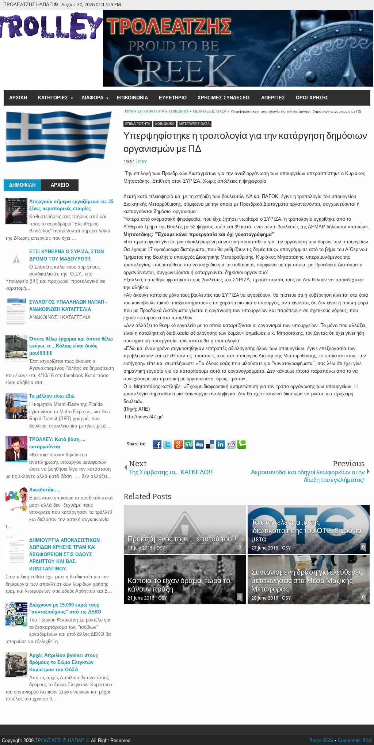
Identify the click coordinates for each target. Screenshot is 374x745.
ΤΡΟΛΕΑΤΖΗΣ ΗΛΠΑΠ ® (62, 740)
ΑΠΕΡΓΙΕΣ (273, 97)
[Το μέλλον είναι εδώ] (16, 417)
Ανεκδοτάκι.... (45, 490)
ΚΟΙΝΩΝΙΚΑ (164, 124)
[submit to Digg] (199, 444)
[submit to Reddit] (231, 444)
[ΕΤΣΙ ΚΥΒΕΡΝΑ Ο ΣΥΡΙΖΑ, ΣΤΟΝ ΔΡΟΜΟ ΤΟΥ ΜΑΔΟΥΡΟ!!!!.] (16, 268)
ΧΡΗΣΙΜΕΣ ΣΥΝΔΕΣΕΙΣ (224, 97)
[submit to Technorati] (241, 444)
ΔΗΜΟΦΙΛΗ (22, 185)
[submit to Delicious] (210, 444)
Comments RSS (355, 740)
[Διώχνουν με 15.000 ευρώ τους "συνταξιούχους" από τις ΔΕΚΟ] (16, 626)
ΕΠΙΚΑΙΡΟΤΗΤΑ (137, 124)
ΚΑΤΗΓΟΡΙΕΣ (53, 97)
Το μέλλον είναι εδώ (52, 396)
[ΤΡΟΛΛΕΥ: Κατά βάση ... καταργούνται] (16, 460)
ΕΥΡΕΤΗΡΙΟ (173, 97)
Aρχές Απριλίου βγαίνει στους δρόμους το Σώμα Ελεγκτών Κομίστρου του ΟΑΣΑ (63, 662)
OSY (142, 161)
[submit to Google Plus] (178, 444)
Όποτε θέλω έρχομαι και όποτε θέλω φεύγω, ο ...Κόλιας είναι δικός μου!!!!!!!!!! (71, 346)
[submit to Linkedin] (220, 444)
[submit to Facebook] (157, 444)
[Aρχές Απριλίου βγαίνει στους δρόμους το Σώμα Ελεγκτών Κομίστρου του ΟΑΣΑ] (16, 676)
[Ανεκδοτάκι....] (16, 511)
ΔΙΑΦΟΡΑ (92, 97)
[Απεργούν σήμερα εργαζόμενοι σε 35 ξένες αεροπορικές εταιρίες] (16, 222)
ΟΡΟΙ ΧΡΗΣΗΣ (312, 97)
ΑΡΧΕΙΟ (60, 185)
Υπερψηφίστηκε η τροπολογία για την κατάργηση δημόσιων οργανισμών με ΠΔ (245, 142)
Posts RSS (321, 740)
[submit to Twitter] (167, 444)
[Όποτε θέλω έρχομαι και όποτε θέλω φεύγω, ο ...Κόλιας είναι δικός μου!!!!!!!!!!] (16, 360)
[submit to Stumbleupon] (188, 444)
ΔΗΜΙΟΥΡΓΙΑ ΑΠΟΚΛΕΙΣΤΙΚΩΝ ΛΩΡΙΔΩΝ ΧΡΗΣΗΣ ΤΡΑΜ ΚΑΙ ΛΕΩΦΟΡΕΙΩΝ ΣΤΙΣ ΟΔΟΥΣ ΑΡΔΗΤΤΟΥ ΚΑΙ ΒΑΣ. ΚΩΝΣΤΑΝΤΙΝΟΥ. (64, 554)
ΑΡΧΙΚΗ (18, 97)
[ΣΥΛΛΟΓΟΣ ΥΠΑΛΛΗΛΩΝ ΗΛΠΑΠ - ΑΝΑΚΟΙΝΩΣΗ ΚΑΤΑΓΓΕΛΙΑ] (16, 323)
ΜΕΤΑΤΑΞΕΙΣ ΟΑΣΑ (194, 124)
